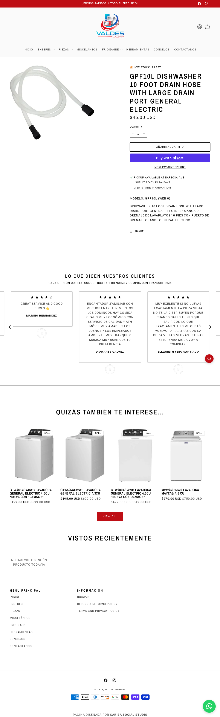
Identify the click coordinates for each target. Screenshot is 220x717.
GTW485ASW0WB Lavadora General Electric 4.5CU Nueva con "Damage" (31, 493)
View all (110, 516)
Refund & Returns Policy (97, 604)
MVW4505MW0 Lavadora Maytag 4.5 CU (180, 491)
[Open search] (209, 358)
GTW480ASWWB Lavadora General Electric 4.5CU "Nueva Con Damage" (131, 493)
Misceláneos (20, 618)
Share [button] (139, 231)
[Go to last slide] (10, 327)
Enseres (16, 604)
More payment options (170, 167)
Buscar (83, 596)
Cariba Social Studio (128, 714)
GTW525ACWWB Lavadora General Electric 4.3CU (80, 491)
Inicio (14, 596)
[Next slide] (210, 327)
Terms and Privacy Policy (98, 610)
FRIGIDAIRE (18, 625)
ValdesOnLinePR (114, 689)
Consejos (17, 639)
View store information (152, 187)
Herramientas (21, 632)
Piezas (15, 610)
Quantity (136, 126)
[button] (45, 49)
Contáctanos (21, 646)
